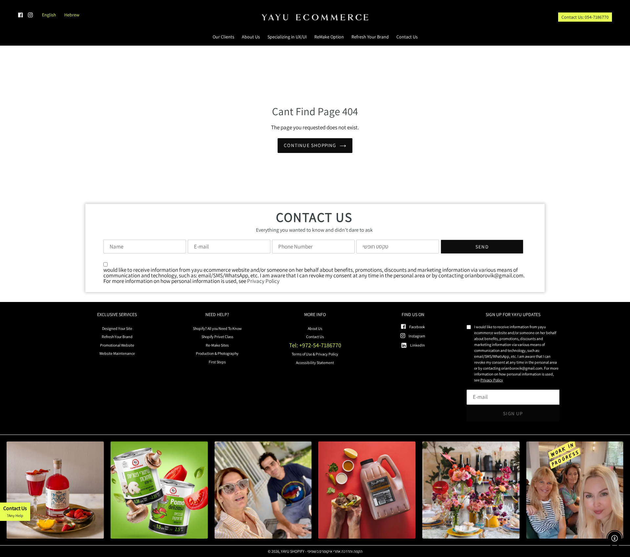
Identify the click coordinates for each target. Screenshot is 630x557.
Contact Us (315, 336)
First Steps (217, 361)
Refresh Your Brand (117, 336)
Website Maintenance (117, 353)
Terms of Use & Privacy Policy (315, 354)
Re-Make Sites (217, 345)
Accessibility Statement (315, 362)
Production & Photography (217, 353)
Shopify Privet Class (217, 336)
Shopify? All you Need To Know (217, 328)
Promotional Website (117, 345)
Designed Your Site (117, 328)
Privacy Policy (263, 281)
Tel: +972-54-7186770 (315, 345)
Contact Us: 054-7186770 (585, 17)
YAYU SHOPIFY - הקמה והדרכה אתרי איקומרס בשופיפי (322, 551)
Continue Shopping (310, 145)
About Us (315, 328)
